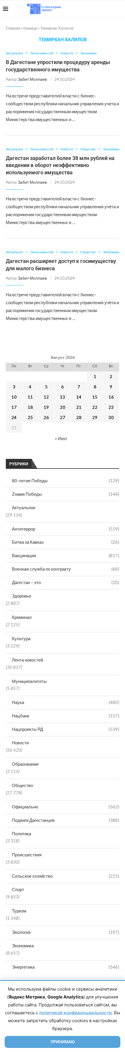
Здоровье (21, 595)
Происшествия (27, 854)
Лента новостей (27, 659)
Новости (20, 742)
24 (14, 417)
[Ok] (110, 8)
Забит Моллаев (32, 79)
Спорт (18, 889)
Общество (22, 785)
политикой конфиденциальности (75, 1012)
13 (62, 397)
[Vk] (98, 8)
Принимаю (63, 1041)
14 (78, 397)
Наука (65, 702)
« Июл (61, 438)
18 (30, 407)
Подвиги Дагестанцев (65, 820)
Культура (21, 638)
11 (30, 397)
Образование (25, 764)
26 (46, 417)
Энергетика (65, 967)
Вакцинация (65, 555)
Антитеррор (65, 528)
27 (62, 417)
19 (46, 407)
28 (78, 417)
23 (111, 407)
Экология (65, 932)
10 (14, 397)
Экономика (23, 945)
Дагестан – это (65, 582)
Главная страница (21, 28)
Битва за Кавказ (65, 542)
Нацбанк (65, 715)
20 (62, 407)
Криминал (22, 617)
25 (30, 417)
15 (94, 397)
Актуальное (23, 507)
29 (94, 417)
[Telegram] (104, 8)
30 (111, 417)
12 (46, 397)
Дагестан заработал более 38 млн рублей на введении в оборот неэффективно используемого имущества (60, 165)
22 (94, 407)
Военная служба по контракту (65, 568)
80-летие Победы (65, 480)
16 (111, 397)
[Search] (119, 8)
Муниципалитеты (29, 681)
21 (78, 407)
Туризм (19, 910)
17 (14, 407)
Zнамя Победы (65, 494)
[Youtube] (92, 8)
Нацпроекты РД (65, 729)
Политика (21, 833)
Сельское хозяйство (65, 876)
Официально (65, 806)
